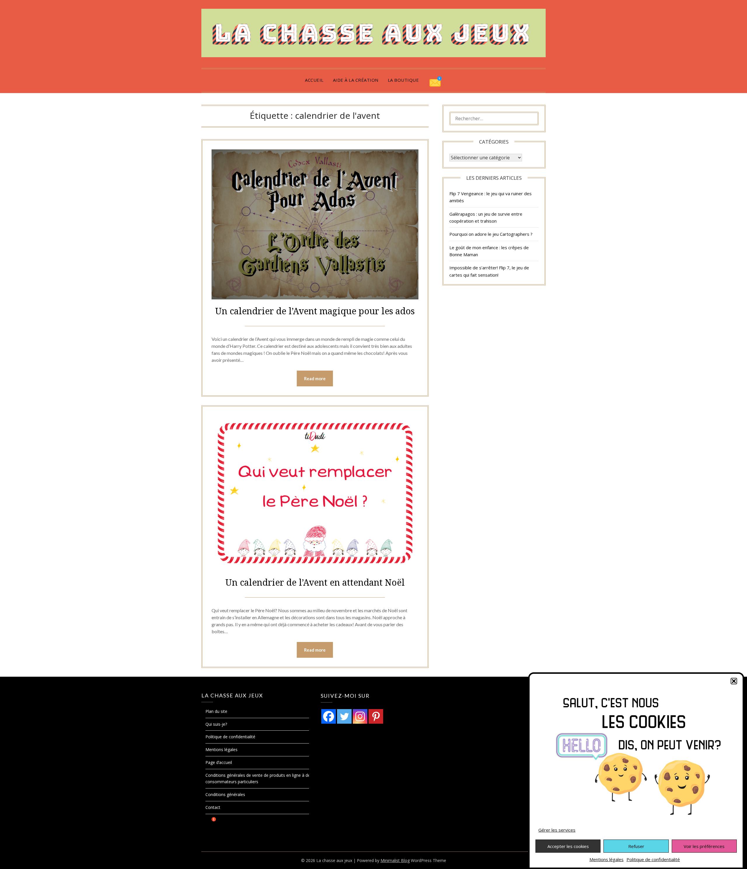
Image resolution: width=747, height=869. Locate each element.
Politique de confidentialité (653, 859)
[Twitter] (344, 716)
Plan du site (216, 711)
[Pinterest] (376, 716)
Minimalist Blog (395, 860)
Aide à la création (355, 80)
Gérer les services (556, 830)
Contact (212, 807)
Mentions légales (606, 859)
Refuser (636, 846)
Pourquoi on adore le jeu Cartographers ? (491, 234)
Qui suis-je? (216, 724)
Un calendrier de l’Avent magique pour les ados (315, 311)
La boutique (403, 80)
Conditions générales (225, 794)
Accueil (314, 80)
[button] (734, 681)
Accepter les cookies (568, 846)
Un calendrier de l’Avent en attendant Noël (315, 582)
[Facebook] (328, 716)
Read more (315, 378)
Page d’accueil (218, 762)
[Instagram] (360, 716)
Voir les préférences (704, 846)
